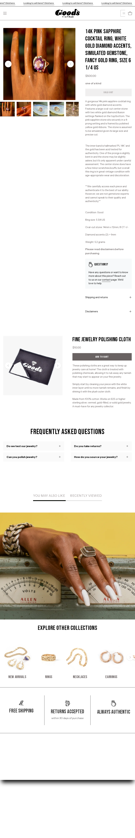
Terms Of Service (81, 812)
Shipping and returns (96, 297)
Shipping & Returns (83, 801)
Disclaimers (91, 311)
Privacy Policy (79, 807)
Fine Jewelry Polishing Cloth (101, 339)
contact (106, 279)
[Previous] (8, 64)
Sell (5, 812)
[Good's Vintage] (67, 13)
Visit (6, 807)
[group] (67, 661)
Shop (6, 801)
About (7, 818)
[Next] (70, 64)
